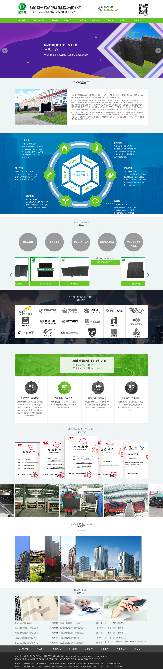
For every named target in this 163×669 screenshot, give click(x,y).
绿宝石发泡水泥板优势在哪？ (25, 638)
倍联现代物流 (99, 666)
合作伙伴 (81, 300)
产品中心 (54, 20)
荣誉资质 (96, 20)
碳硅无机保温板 (107, 242)
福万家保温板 (36, 666)
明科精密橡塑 (57, 666)
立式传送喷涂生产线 (113, 663)
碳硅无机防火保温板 (32, 284)
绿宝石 (78, 666)
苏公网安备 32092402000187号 (91, 659)
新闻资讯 (68, 20)
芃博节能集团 (87, 666)
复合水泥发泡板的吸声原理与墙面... (27, 643)
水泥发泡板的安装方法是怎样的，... (72, 638)
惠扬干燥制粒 (68, 666)
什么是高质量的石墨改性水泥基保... (72, 643)
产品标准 (110, 20)
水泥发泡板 (54, 242)
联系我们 (138, 20)
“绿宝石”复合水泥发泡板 (92, 262)
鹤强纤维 (47, 666)
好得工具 (109, 666)
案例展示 (81, 526)
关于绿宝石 (39, 20)
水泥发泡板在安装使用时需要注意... (72, 633)
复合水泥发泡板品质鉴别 (23, 623)
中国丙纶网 (58, 659)
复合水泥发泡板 (81, 242)
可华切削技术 (119, 666)
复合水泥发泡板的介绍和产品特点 (71, 628)
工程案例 (82, 20)
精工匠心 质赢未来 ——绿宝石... (71, 623)
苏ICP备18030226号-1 (70, 659)
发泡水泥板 (28, 242)
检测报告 (124, 20)
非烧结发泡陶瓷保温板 (96, 663)
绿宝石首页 (23, 20)
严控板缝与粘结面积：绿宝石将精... (27, 633)
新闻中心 (81, 593)
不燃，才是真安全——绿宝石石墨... (27, 628)
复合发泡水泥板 (123, 284)
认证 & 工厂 (81, 432)
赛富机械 (27, 666)
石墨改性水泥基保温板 (134, 244)
